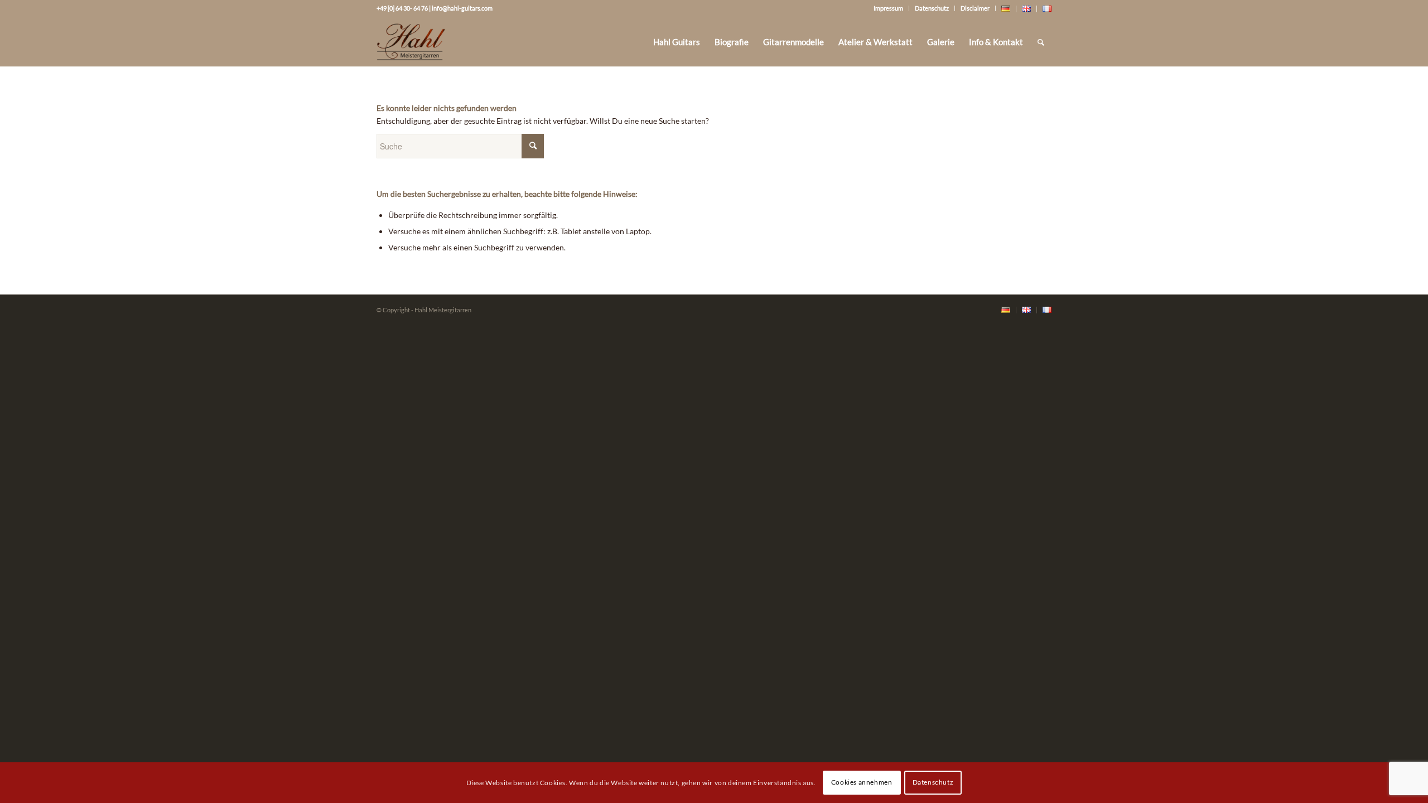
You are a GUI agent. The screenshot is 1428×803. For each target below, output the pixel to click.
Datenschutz (932, 8)
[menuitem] (676, 41)
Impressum (888, 8)
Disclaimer (975, 8)
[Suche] (1040, 41)
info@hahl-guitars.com (462, 8)
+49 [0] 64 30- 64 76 (402, 8)
